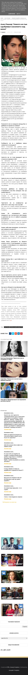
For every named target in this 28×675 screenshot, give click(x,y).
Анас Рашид (7, 18)
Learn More (11, 13)
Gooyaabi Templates (14, 670)
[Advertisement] (14, 519)
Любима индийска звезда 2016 (19, 18)
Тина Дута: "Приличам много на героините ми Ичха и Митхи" (13, 400)
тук (11, 320)
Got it (18, 13)
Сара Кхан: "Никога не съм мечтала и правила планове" (11, 379)
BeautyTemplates (14, 667)
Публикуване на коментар (9, 502)
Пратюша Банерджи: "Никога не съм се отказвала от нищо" (12, 358)
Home (2, 18)
